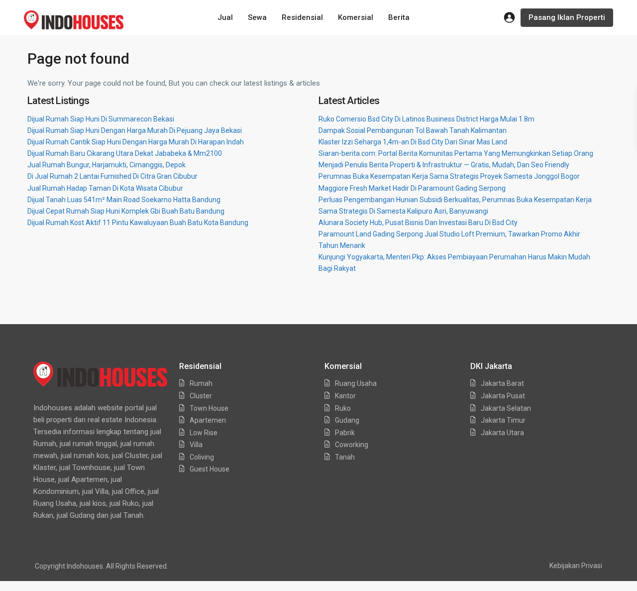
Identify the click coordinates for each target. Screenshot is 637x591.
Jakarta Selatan (506, 408)
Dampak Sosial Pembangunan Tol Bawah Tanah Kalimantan (412, 130)
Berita (399, 17)
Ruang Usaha (356, 383)
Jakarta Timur (503, 420)
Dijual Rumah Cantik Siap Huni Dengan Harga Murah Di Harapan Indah (135, 142)
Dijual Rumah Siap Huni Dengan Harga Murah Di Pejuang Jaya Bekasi (134, 130)
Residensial (302, 17)
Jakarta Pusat (503, 396)
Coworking (351, 445)
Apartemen (208, 420)
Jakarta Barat (502, 383)
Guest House (209, 469)
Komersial (355, 17)
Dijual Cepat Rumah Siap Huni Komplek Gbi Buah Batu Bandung (125, 211)
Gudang (347, 420)
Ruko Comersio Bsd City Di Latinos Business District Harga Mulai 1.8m (426, 119)
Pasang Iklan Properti (567, 17)
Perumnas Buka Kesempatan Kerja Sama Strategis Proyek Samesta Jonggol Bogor (449, 176)
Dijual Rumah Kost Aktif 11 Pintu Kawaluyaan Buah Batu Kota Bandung (137, 223)
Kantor (345, 396)
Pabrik (345, 433)
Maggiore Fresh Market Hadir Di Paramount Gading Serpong (412, 188)
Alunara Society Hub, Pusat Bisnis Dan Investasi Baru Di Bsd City (418, 223)
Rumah (201, 383)
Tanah (345, 457)
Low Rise (203, 433)
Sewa (257, 17)
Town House (209, 408)
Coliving (202, 457)
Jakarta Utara (502, 433)
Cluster (201, 396)
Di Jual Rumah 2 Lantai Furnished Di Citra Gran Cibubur (112, 176)
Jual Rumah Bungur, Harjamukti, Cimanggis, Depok (106, 165)
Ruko (343, 408)
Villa (196, 445)
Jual (225, 17)
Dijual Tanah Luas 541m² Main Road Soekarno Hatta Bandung (123, 200)
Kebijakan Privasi (575, 566)
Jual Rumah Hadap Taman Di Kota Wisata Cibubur (105, 188)
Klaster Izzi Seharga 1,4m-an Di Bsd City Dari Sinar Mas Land (412, 142)
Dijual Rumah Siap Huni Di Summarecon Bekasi (100, 119)
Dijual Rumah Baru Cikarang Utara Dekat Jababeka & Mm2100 (124, 153)
